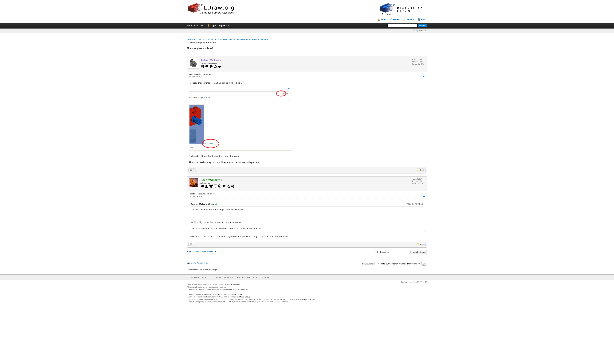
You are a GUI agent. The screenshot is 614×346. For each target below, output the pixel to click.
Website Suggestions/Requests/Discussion (247, 39)
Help (423, 19)
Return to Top (229, 277)
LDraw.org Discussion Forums (200, 39)
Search (396, 19)
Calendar (410, 19)
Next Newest (208, 251)
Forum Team (193, 277)
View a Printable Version (200, 263)
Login (213, 25)
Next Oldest (194, 251)
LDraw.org (217, 277)
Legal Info (228, 284)
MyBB (217, 294)
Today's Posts (419, 30)
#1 (424, 77)
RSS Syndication (263, 277)
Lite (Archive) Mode (245, 277)
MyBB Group (237, 294)
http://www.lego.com (306, 299)
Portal (384, 19)
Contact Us (205, 277)
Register (223, 25)
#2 (424, 196)
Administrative (221, 39)
